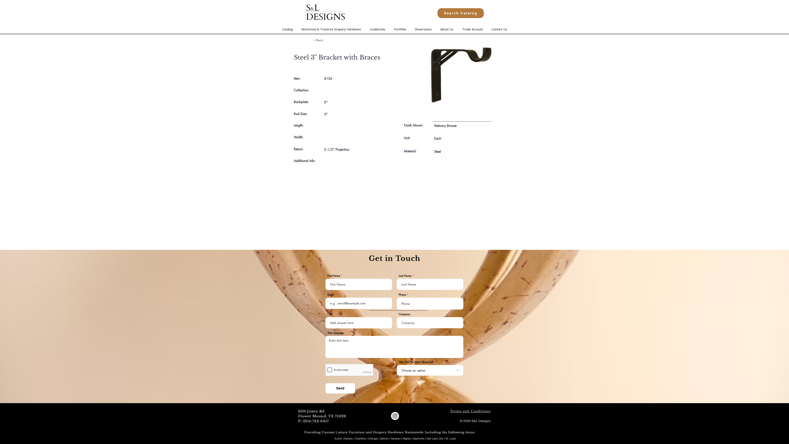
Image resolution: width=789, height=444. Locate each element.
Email (331, 294)
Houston (396, 438)
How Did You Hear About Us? (416, 362)
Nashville (419, 438)
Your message (336, 333)
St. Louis (450, 438)
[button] (331, 29)
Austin (338, 438)
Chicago (373, 438)
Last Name (405, 275)
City (330, 314)
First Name (334, 275)
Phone (402, 294)
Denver (384, 438)
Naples (407, 438)
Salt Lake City (434, 438)
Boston (348, 438)
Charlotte (360, 438)
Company (404, 314)
